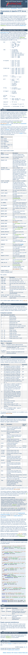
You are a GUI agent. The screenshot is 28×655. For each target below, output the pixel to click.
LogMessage (22, 37)
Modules (4, 652)
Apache (1, 8)
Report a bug (25, 652)
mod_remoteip (16, 269)
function (7, 129)
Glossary (16, 652)
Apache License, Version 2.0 (13, 649)
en (24, 646)
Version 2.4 (20, 8)
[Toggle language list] (1, 13)
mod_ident (15, 221)
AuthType (22, 237)
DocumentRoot (18, 234)
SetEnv (14, 122)
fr (26, 646)
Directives (9, 652)
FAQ (12, 652)
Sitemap (20, 652)
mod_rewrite (3, 123)
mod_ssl (25, 300)
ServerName (17, 223)
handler (21, 244)
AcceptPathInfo (16, 198)
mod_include (9, 413)
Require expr (23, 25)
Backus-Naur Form (4, 32)
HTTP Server (7, 8)
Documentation (14, 8)
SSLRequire (3, 25)
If (26, 493)
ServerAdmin (18, 229)
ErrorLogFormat (19, 261)
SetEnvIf (19, 122)
